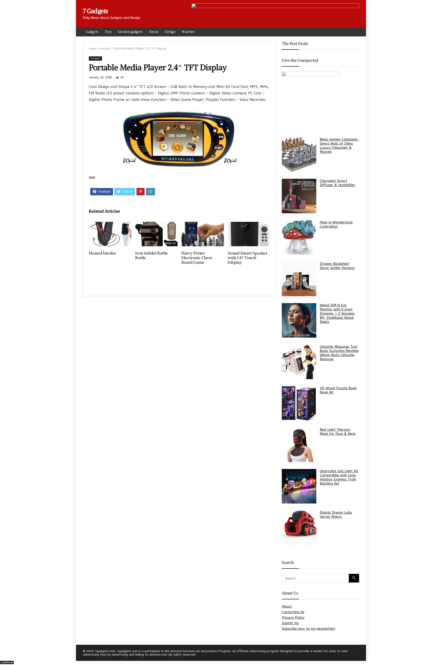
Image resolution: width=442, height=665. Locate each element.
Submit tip (290, 623)
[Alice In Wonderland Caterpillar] (299, 237)
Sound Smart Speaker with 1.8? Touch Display (248, 258)
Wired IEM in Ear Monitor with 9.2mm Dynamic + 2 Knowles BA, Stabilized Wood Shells (337, 313)
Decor (153, 31)
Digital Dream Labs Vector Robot (336, 514)
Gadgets (92, 31)
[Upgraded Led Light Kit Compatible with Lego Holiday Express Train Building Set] (299, 486)
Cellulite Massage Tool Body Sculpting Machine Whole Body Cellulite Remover (339, 353)
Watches (188, 31)
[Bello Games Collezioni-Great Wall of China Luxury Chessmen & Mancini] (299, 154)
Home (92, 48)
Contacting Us (293, 612)
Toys (108, 31)
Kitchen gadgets (130, 31)
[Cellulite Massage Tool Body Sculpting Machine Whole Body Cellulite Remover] (299, 362)
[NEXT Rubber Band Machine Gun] (437, 653)
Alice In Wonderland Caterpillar (336, 224)
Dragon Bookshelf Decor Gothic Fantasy (337, 266)
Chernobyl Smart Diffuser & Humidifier (338, 183)
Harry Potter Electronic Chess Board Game (196, 258)
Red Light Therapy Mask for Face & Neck (337, 432)
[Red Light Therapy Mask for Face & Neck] (299, 445)
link (92, 177)
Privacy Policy (293, 617)
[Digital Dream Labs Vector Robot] (299, 527)
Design (170, 31)
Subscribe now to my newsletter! (308, 629)
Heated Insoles (102, 253)
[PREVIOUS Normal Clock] (4, 653)
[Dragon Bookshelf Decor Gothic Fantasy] (299, 279)
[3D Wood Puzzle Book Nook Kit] (299, 403)
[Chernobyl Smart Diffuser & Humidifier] (299, 196)
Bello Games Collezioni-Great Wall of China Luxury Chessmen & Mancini (339, 145)
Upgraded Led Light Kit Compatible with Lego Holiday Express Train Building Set (339, 477)
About (287, 606)
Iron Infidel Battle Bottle (151, 255)
